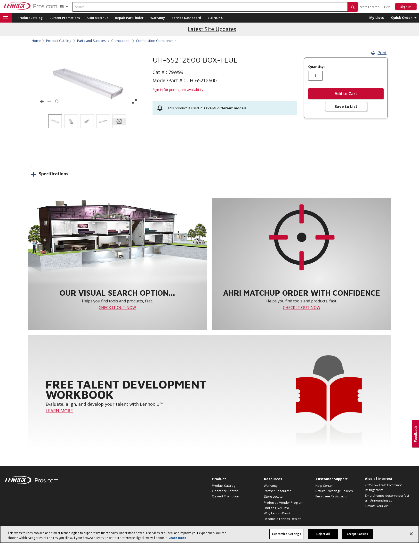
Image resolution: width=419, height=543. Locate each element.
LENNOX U (216, 18)
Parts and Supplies (91, 41)
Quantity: (316, 67)
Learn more (177, 537)
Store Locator (369, 7)
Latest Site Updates (212, 28)
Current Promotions (64, 18)
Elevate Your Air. (377, 506)
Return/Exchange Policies (334, 491)
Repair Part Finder (129, 18)
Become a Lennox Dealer (282, 519)
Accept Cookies (357, 533)
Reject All (323, 533)
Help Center (324, 485)
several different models (225, 108)
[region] (209, 534)
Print (382, 52)
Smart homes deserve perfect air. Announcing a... (387, 497)
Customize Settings (286, 533)
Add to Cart (346, 93)
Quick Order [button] (401, 17)
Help (387, 7)
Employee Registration (331, 496)
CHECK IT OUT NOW (117, 307)
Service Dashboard (186, 18)
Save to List (346, 106)
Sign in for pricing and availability (178, 89)
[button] (353, 7)
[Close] (411, 533)
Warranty (157, 18)
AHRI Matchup (97, 18)
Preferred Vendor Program (283, 502)
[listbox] (88, 121)
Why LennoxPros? (277, 513)
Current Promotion (225, 496)
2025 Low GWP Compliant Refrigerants (383, 487)
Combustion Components (156, 41)
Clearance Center (225, 491)
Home (36, 41)
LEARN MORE (59, 411)
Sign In (405, 6)
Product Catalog (30, 18)
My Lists (376, 17)
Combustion (120, 41)
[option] (55, 121)
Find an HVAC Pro (276, 508)
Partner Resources (277, 491)
